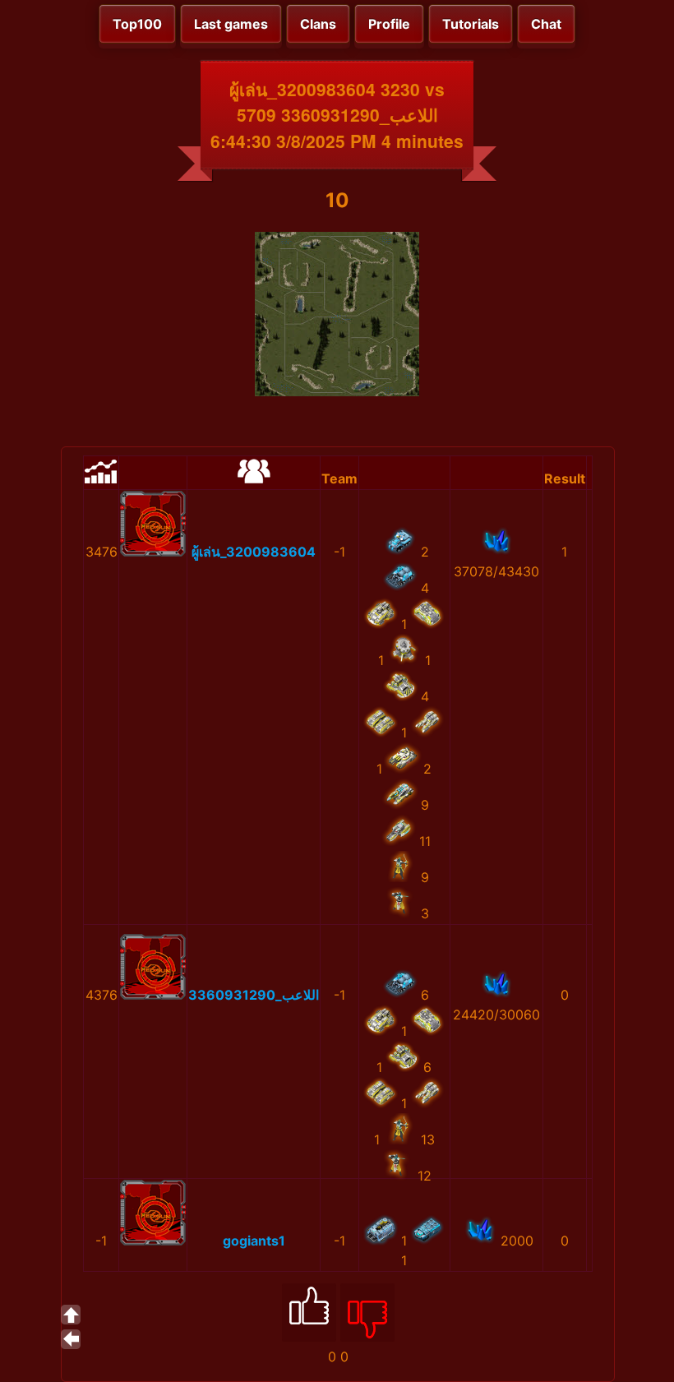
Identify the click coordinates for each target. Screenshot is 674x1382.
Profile (389, 24)
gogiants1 (254, 1240)
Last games (231, 24)
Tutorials (470, 24)
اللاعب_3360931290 (253, 995)
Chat (546, 24)
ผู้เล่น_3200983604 (254, 551)
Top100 (137, 24)
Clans (318, 24)
